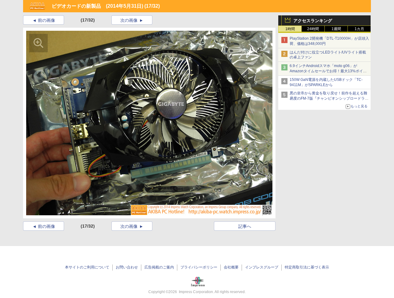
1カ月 (359, 29)
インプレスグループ (261, 267)
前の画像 (46, 20)
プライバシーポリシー (198, 267)
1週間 (336, 29)
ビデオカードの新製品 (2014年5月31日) (97, 6)
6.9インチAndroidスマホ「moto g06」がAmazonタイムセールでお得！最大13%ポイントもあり (328, 71)
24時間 (313, 29)
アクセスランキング (312, 20)
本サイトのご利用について (87, 267)
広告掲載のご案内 (159, 267)
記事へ (244, 226)
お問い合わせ (127, 267)
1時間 (290, 29)
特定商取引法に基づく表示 (307, 267)
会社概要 (231, 267)
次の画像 (129, 20)
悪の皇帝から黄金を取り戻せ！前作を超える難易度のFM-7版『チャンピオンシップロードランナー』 (329, 98)
